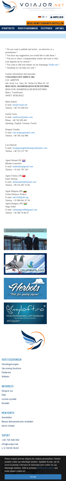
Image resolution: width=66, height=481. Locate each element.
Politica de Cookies (45, 468)
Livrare (5, 399)
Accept (33, 477)
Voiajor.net (53, 65)
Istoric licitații (8, 425)
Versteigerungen (28, 28)
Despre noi (7, 391)
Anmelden (58, 17)
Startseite (8, 28)
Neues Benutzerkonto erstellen (45, 23)
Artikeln (60, 28)
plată (13, 399)
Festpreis (46, 28)
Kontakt (5, 403)
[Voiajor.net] (9, 6)
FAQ (4, 395)
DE (43, 17)
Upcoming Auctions (11, 368)
